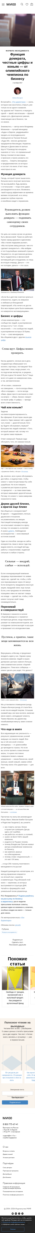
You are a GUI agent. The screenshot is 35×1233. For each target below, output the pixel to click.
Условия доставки (8, 1157)
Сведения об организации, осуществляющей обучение (12, 1187)
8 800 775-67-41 (10, 1124)
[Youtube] (13, 1213)
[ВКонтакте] (16, 1213)
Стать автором (7, 1167)
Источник (24, 471)
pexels (18, 925)
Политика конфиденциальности (13, 1195)
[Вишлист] (27, 5)
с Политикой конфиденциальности (13, 1222)
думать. (11, 531)
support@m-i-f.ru (9, 1135)
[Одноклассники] (19, 1213)
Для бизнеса (7, 1177)
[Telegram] (22, 1213)
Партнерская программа (10, 1171)
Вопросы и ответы (9, 1151)
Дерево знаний (8, 1154)
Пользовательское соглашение (13, 1191)
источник (13, 812)
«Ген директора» (19, 102)
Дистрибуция (7, 1174)
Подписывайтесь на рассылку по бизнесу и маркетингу (17, 899)
